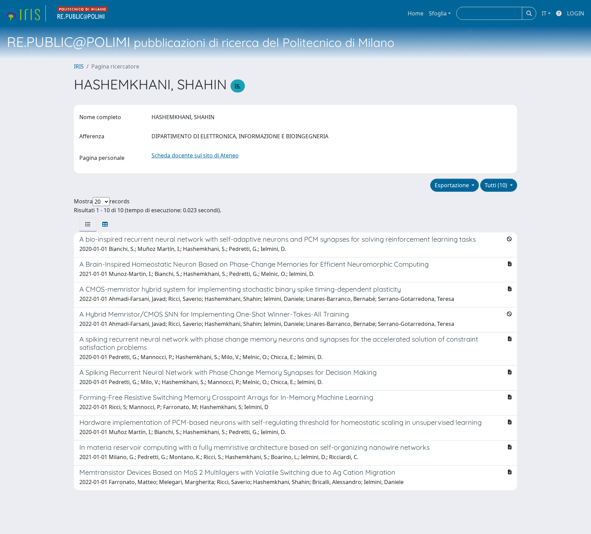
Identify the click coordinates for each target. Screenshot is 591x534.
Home (415, 13)
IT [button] (544, 13)
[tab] (87, 224)
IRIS (79, 66)
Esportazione (452, 185)
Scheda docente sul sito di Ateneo (195, 155)
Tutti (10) (497, 185)
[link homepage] (25, 13)
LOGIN (575, 13)
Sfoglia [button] (438, 13)
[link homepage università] (82, 13)
